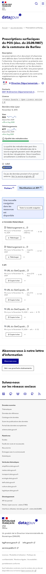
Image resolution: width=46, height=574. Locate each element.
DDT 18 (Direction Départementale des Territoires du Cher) (19, 92)
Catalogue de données (10, 417)
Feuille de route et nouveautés (13, 444)
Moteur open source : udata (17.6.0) (15, 505)
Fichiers (9, 188)
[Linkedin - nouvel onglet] (3, 393)
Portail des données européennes (14, 425)
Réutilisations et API (30, 187)
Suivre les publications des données (15, 421)
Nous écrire (6, 448)
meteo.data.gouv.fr (9, 470)
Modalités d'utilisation (17, 555)
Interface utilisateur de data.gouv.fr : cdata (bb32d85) (22, 509)
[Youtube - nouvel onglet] (25, 393)
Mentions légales (20, 559)
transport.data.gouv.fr (10, 474)
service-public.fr (9, 548)
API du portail (7, 501)
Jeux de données (17, 28)
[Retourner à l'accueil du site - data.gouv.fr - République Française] (28, 523)
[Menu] (42, 3)
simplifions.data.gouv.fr (10, 466)
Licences (5, 555)
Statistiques (6, 456)
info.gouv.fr (28, 542)
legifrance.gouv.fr (10, 542)
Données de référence (10, 413)
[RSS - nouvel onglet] (39, 393)
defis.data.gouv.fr (8, 482)
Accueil (5, 28)
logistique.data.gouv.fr (10, 490)
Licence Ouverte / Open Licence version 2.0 (22, 100)
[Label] (3, 164)
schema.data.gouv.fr (9, 430)
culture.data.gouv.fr (9, 486)
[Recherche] (36, 3)
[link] (13, 238)
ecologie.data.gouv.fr (10, 478)
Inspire (8, 167)
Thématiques (7, 409)
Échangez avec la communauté (13, 452)
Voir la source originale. (21, 176)
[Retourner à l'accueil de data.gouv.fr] (11, 16)
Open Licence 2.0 (27, 571)
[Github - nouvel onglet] (32, 393)
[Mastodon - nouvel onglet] (10, 393)
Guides (4, 440)
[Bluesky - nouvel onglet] (17, 393)
